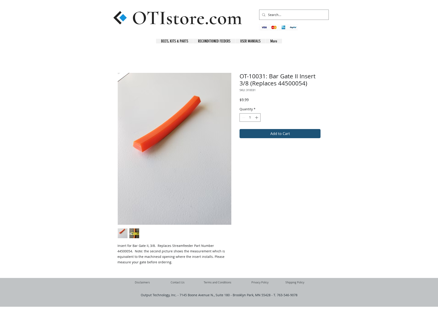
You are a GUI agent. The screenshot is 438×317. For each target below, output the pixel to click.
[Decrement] (243, 118)
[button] (321, 30)
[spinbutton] (250, 118)
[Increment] (257, 118)
